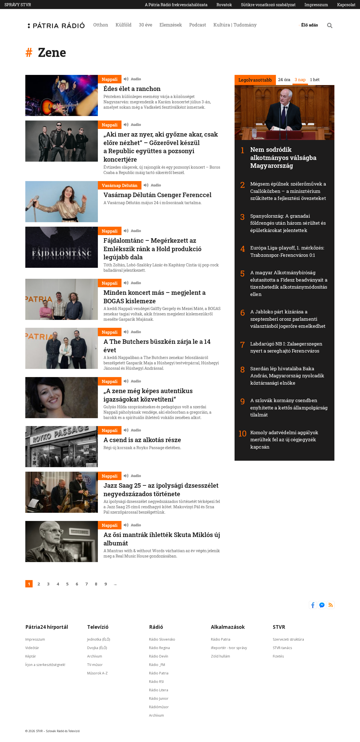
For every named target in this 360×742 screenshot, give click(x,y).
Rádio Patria (158, 672)
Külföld (124, 25)
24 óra (284, 79)
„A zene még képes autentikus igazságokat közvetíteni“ (148, 395)
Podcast (197, 25)
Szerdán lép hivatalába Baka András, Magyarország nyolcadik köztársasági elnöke (287, 375)
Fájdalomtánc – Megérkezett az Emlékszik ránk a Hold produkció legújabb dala (152, 248)
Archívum (94, 656)
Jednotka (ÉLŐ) (98, 639)
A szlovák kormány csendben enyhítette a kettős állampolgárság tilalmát (289, 407)
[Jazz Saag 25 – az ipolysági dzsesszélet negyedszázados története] (61, 494)
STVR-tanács (282, 647)
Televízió (98, 627)
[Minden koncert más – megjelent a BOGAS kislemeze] (61, 301)
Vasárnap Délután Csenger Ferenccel (158, 195)
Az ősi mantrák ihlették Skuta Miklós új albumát (162, 539)
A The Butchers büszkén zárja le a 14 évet (157, 345)
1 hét (314, 79)
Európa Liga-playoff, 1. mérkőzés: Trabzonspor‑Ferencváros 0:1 (287, 251)
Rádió (156, 627)
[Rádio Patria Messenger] (322, 607)
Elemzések (170, 25)
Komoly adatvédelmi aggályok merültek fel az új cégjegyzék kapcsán (284, 439)
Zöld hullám (220, 656)
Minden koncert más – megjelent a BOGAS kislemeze (155, 296)
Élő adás (309, 25)
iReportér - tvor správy (229, 647)
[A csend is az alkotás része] (61, 446)
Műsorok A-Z (97, 672)
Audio (136, 78)
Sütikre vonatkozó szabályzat (268, 4)
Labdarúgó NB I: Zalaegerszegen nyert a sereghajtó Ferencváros (286, 347)
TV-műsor (95, 664)
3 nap (299, 79)
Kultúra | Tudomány (234, 25)
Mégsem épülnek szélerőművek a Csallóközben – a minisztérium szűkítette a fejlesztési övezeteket (288, 191)
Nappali (110, 79)
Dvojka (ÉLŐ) (97, 647)
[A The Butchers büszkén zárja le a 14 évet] (61, 350)
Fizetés (278, 656)
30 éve (145, 25)
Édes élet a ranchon (132, 88)
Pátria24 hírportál (46, 627)
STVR (279, 627)
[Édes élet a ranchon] (61, 95)
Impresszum (316, 4)
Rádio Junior (158, 698)
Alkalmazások (228, 627)
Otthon (100, 25)
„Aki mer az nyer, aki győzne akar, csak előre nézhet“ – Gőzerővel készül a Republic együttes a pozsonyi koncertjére (161, 146)
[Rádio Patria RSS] (331, 607)
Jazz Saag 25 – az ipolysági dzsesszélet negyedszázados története (161, 489)
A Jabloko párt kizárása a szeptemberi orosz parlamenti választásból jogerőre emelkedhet (287, 318)
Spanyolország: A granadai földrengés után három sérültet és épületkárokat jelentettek (288, 223)
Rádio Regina (159, 647)
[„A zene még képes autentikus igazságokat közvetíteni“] (61, 399)
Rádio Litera (158, 689)
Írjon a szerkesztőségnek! (45, 664)
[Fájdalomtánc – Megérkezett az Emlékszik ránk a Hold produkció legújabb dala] (61, 250)
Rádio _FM (157, 664)
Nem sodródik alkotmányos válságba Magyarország (283, 157)
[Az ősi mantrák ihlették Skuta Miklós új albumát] (61, 541)
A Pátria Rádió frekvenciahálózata (176, 4)
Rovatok (224, 4)
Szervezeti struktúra (288, 639)
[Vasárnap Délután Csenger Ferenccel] (61, 201)
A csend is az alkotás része (142, 440)
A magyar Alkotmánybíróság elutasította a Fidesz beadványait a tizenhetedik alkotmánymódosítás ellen (288, 283)
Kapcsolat (346, 4)
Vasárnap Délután (120, 185)
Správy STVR (17, 4)
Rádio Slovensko (162, 639)
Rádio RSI (156, 681)
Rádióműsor (159, 706)
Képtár (30, 656)
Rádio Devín (158, 656)
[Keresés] (330, 25)
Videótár (32, 647)
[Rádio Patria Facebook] (313, 607)
